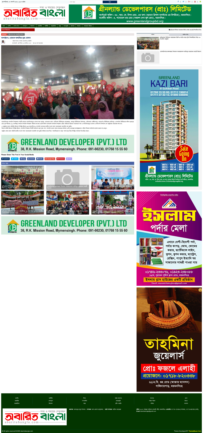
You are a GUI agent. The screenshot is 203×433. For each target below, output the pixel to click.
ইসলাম (72, 26)
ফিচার (186, 401)
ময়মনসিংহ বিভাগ (19, 34)
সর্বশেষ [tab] (152, 34)
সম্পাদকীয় (84, 401)
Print (69, 159)
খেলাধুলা (25, 26)
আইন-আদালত (118, 398)
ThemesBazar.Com (194, 431)
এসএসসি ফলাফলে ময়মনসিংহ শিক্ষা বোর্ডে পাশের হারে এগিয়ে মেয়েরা (110, 187)
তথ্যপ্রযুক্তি (66, 26)
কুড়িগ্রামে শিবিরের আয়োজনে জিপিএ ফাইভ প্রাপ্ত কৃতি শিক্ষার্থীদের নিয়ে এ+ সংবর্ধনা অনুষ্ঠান (170, 29)
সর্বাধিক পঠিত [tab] (185, 34)
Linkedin (31, 159)
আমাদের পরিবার (88, 26)
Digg (23, 159)
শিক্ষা (84, 398)
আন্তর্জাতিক (53, 26)
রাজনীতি (40, 26)
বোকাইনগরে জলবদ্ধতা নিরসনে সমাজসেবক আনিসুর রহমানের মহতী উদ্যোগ (67, 187)
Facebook (6, 159)
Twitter (15, 159)
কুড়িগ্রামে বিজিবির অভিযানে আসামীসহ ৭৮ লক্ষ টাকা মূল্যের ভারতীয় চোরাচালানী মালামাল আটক (22, 212)
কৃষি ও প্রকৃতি (118, 403)
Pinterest (61, 159)
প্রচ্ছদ (3, 26)
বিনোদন (32, 26)
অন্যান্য (79, 26)
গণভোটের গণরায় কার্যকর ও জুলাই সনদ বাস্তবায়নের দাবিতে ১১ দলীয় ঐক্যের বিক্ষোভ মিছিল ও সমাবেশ (111, 212)
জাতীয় (9, 26)
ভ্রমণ (186, 398)
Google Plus (50, 159)
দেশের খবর (16, 26)
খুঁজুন (110, 2)
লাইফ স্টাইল (152, 401)
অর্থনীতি (46, 26)
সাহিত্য (152, 403)
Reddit (40, 159)
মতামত (186, 403)
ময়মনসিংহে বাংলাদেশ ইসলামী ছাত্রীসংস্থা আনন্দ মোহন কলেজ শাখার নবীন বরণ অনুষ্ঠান (67, 212)
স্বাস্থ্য (60, 26)
